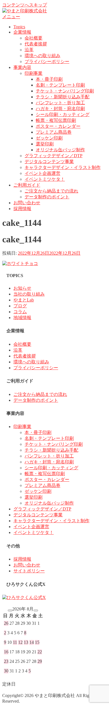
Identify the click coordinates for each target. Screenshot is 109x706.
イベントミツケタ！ (45, 179)
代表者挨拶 (36, 43)
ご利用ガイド (26, 185)
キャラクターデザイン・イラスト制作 (63, 167)
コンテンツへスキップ (24, 5)
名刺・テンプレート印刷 (60, 85)
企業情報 (22, 32)
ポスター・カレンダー (58, 126)
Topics (19, 26)
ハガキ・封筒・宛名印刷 (60, 108)
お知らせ (22, 288)
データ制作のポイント (47, 196)
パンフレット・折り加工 (60, 102)
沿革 (29, 49)
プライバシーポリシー (47, 61)
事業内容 (22, 67)
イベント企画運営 (42, 173)
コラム (20, 311)
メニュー (11, 16)
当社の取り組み (29, 294)
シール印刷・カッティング (62, 114)
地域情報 (22, 317)
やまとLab (23, 300)
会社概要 (33, 38)
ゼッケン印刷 (49, 138)
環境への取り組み (42, 55)
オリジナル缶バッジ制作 (60, 149)
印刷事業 (33, 73)
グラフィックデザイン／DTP (53, 155)
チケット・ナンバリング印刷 (65, 91)
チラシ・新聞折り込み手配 (62, 96)
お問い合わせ (26, 202)
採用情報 (22, 208)
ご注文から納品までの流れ (51, 191)
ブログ (20, 305)
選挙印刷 (45, 143)
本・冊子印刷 (49, 79)
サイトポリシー (29, 570)
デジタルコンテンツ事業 (49, 161)
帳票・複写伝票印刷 (56, 120)
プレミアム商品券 (54, 132)
